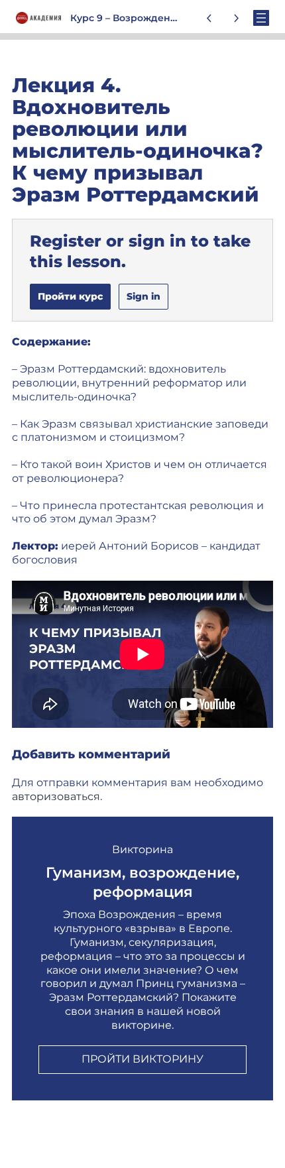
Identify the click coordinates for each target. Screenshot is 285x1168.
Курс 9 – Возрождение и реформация (165, 18)
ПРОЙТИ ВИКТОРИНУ (142, 1059)
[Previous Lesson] (209, 18)
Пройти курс (70, 296)
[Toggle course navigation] (261, 18)
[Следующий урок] (236, 18)
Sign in (143, 296)
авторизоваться (56, 796)
